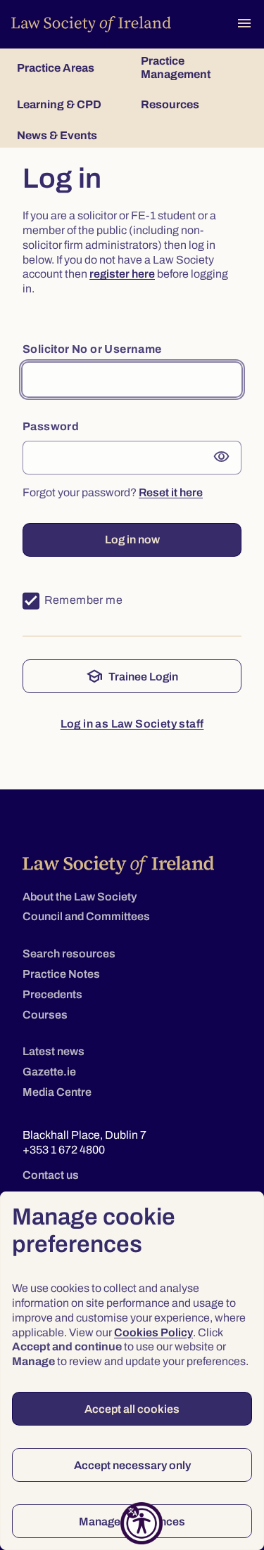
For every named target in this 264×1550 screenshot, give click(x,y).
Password (51, 426)
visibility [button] (221, 456)
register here (122, 274)
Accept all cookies (132, 1409)
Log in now (132, 539)
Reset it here (171, 492)
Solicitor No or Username (92, 349)
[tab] (70, 67)
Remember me (83, 600)
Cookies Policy (153, 1332)
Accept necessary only (132, 1465)
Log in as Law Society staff (132, 724)
